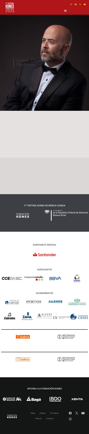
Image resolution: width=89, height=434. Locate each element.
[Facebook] (76, 4)
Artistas (43, 413)
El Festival (54, 413)
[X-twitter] (80, 4)
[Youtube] (85, 4)
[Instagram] (71, 4)
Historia (38, 419)
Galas (33, 413)
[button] (65, 10)
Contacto (50, 419)
